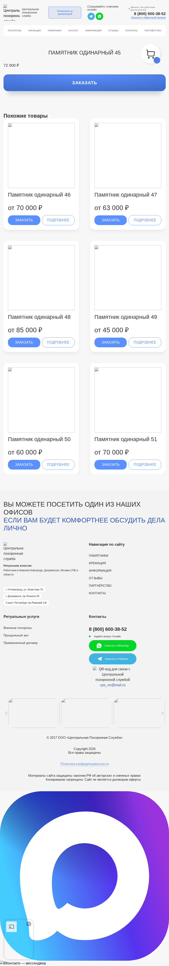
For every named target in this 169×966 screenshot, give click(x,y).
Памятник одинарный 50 (39, 439)
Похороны (14, 30)
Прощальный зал (16, 635)
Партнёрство (153, 30)
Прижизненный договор (21, 643)
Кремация (34, 30)
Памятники (54, 30)
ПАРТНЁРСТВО (100, 585)
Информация (93, 30)
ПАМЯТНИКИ (98, 555)
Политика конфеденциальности (85, 764)
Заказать (84, 82)
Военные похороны (18, 628)
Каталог (73, 30)
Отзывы (113, 30)
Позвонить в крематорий (65, 12)
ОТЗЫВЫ (95, 578)
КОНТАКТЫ (97, 593)
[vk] (84, 963)
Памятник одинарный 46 (39, 195)
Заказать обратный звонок (148, 17)
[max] (84, 876)
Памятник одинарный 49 (125, 317)
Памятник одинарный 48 (39, 317)
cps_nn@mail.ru (112, 685)
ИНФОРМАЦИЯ (100, 570)
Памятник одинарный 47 (125, 195)
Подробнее (58, 220)
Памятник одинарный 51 (125, 439)
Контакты (131, 30)
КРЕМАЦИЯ (97, 563)
